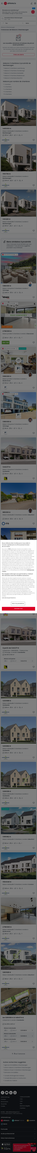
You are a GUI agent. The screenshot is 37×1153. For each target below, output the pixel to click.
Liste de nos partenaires (9, 598)
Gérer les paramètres (18, 603)
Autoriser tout (18, 608)
